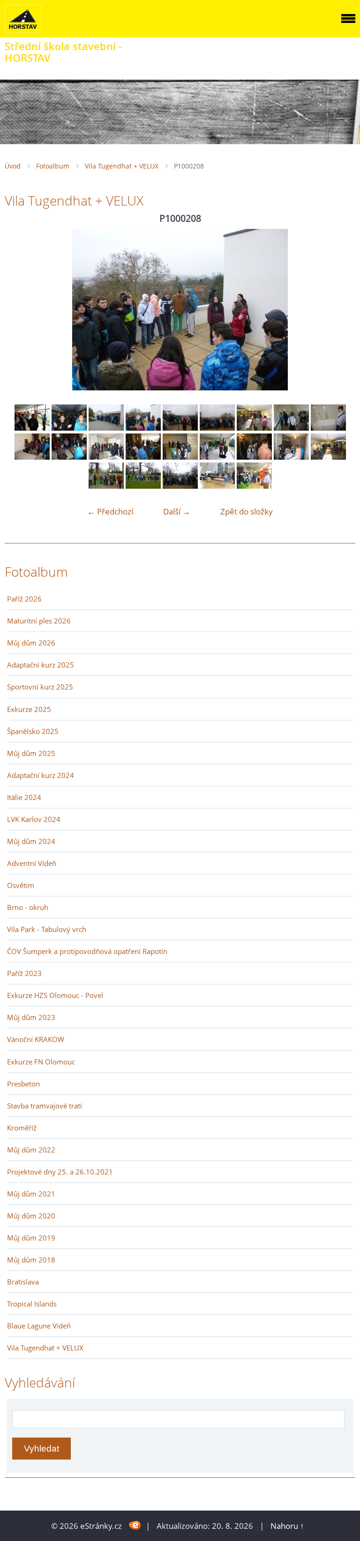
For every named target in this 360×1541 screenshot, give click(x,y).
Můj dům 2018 (31, 1259)
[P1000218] (69, 456)
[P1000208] (143, 427)
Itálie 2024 (24, 797)
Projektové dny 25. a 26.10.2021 (60, 1171)
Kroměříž (22, 1127)
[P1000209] (180, 427)
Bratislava (23, 1281)
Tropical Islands (32, 1303)
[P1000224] (254, 456)
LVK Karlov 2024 (33, 819)
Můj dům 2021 (31, 1193)
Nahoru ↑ (287, 1525)
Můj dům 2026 (31, 642)
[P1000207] (106, 427)
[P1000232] (217, 485)
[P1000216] (328, 427)
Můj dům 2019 (31, 1237)
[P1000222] (217, 456)
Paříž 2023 (24, 973)
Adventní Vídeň (31, 863)
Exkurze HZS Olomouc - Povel (55, 995)
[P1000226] (328, 456)
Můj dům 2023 (31, 1017)
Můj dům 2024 (31, 841)
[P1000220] (143, 456)
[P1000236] (32, 427)
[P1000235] (254, 485)
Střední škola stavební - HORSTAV (63, 52)
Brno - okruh (27, 907)
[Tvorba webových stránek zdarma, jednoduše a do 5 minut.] (134, 1525)
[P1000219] (106, 456)
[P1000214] (291, 427)
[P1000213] (254, 427)
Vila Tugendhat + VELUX (121, 165)
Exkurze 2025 (29, 709)
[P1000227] (106, 485)
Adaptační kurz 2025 (40, 664)
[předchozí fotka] (19, 309)
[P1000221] (180, 456)
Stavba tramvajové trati (44, 1105)
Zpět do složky (246, 511)
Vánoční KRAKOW (35, 1039)
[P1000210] (217, 427)
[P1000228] (143, 485)
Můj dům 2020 (31, 1215)
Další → (176, 511)
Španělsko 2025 (33, 731)
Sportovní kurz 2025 (40, 686)
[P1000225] (291, 456)
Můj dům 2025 (31, 753)
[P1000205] (69, 427)
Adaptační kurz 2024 (40, 775)
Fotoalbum (52, 165)
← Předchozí (110, 511)
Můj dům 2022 (31, 1149)
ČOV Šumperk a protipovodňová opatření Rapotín (87, 951)
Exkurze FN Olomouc (41, 1061)
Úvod (13, 165)
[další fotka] (340, 309)
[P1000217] (32, 456)
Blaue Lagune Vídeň (39, 1325)
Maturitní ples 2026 (39, 620)
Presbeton (23, 1083)
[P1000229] (180, 485)
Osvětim (20, 885)
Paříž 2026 (24, 598)
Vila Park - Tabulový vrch (46, 929)
